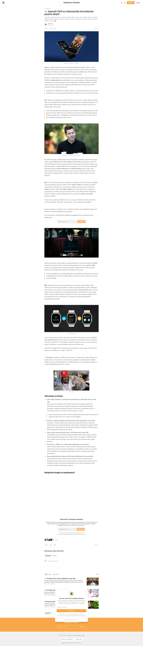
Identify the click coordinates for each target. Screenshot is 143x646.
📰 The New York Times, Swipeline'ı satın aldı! (59, 578)
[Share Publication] (124, 2)
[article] (71, 582)
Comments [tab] (48, 555)
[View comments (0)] (51, 28)
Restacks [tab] (54, 555)
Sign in (138, 2)
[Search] (121, 2)
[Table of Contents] (2, 323)
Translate (47, 8)
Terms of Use (79, 614)
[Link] (42, 396)
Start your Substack (67, 639)
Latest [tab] (50, 574)
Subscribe (130, 2)
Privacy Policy (83, 615)
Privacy (70, 635)
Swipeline (50, 23)
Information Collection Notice (71, 615)
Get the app (79, 639)
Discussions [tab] (56, 574)
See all (47, 613)
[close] (86, 592)
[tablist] (50, 555)
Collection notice (80, 635)
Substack (64, 643)
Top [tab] (46, 574)
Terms (73, 635)
